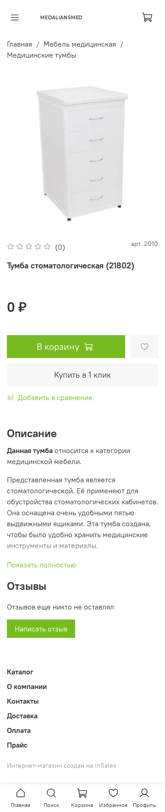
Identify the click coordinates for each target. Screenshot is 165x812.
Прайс (17, 744)
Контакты (22, 700)
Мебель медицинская (80, 43)
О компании (27, 686)
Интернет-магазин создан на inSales (61, 765)
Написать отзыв (41, 628)
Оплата (19, 730)
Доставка (22, 715)
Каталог (20, 671)
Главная (19, 43)
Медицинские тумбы (41, 54)
